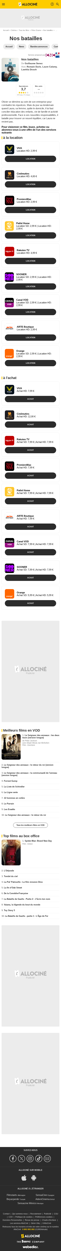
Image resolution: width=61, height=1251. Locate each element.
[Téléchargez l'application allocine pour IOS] (25, 1177)
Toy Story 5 (9, 910)
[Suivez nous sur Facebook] (13, 1158)
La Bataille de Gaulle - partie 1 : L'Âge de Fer (26, 916)
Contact (6, 1214)
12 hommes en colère (14, 798)
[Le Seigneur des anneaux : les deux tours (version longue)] (11, 747)
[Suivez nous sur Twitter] (22, 1158)
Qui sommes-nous (20, 1214)
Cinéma (14, 30)
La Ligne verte (11, 792)
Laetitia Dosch (29, 69)
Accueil (6, 30)
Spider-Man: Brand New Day (38, 841)
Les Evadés (9, 809)
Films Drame (36, 30)
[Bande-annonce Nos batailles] (10, 69)
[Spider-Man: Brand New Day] (11, 852)
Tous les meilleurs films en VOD (30, 825)
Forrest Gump (10, 781)
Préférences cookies (44, 1217)
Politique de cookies (24, 1217)
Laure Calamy (49, 66)
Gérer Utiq (35, 1223)
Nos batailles (48, 30)
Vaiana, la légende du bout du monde (22, 905)
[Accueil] (27, 4)
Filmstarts (12, 1195)
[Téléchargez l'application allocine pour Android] (35, 1177)
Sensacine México (27, 1203)
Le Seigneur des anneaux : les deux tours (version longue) (40, 736)
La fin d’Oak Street (13, 887)
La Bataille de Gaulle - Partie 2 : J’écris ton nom (27, 899)
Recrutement (35, 1214)
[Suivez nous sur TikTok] (39, 1158)
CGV (11, 1217)
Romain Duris (34, 66)
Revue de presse (32, 1220)
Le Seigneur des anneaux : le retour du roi (25, 815)
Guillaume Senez (34, 63)
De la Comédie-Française (16, 893)
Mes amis (38, 86)
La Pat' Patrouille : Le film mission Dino (23, 882)
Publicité (47, 1214)
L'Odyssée (9, 870)
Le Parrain (9, 803)
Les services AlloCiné (19, 1223)
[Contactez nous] (48, 1158)
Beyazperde (13, 1199)
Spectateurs (23, 86)
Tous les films (24, 30)
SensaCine (41, 1195)
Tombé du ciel (11, 876)
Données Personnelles (12, 1220)
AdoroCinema (43, 1199)
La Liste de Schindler (14, 786)
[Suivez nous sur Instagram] (31, 1158)
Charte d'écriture (49, 1220)
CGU (56, 1214)
